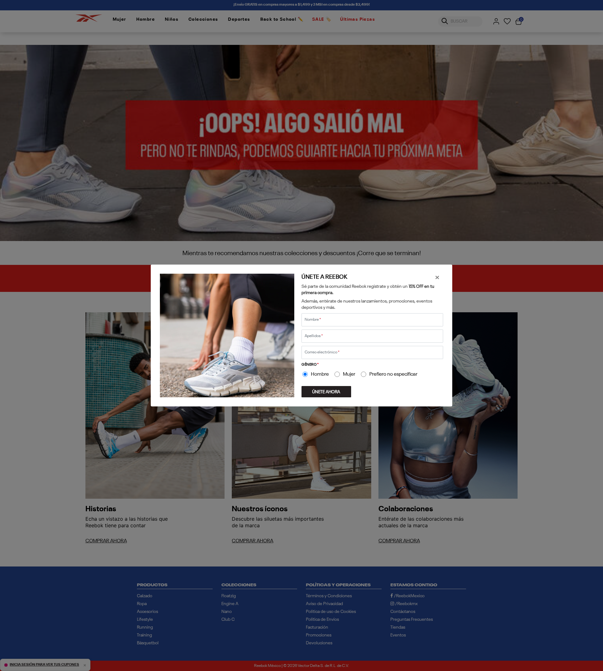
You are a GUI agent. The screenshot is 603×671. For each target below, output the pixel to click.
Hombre (320, 374)
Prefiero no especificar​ (393, 374)
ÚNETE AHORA (326, 392)
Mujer (349, 374)
